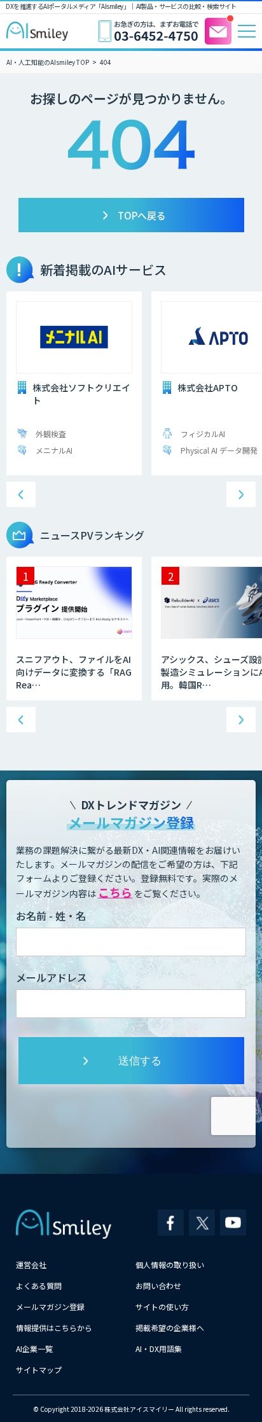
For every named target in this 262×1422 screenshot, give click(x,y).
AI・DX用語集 (158, 1348)
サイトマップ (39, 1369)
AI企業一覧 (34, 1348)
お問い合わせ (158, 1285)
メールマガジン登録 (50, 1306)
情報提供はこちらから (54, 1327)
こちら (115, 892)
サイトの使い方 (162, 1306)
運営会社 (31, 1264)
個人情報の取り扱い (169, 1264)
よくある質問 (39, 1285)
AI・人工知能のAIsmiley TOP (47, 62)
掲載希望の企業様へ (169, 1327)
